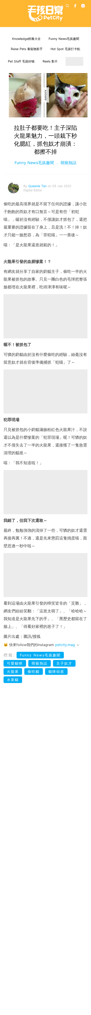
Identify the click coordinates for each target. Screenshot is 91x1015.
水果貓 (13, 679)
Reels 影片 (50, 61)
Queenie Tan (38, 186)
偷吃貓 (34, 671)
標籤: (9, 655)
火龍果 (13, 671)
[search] (67, 6)
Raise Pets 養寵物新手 (27, 49)
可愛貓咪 (15, 663)
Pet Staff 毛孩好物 (21, 61)
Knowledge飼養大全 (26, 39)
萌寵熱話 (67, 162)
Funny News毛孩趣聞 (64, 39)
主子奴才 (64, 663)
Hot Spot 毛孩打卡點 (65, 49)
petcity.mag (65, 644)
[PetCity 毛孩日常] (45, 13)
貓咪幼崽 (56, 671)
